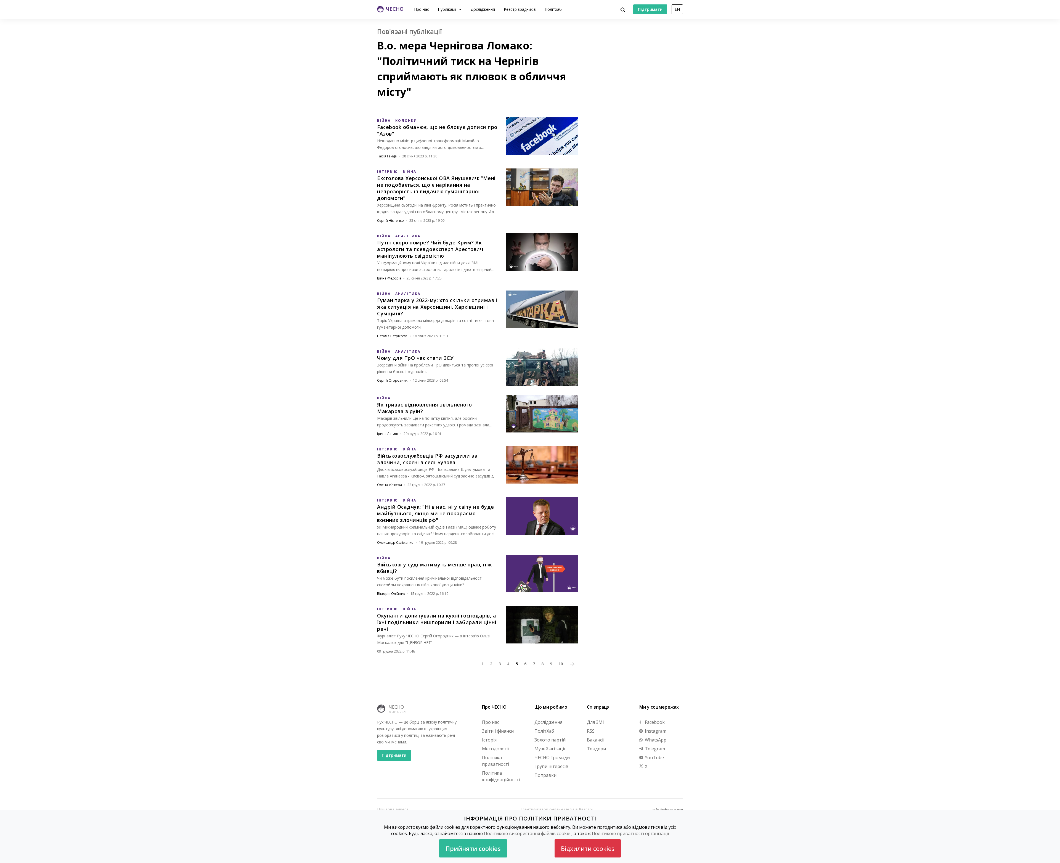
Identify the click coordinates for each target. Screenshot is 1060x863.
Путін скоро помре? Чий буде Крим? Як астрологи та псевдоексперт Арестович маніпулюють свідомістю (430, 249)
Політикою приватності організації (630, 833)
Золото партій (550, 740)
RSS (591, 731)
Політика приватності (495, 760)
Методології (495, 749)
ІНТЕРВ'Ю (387, 171)
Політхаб (553, 9)
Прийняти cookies (473, 848)
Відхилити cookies (587, 848)
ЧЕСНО (396, 707)
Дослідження (483, 9)
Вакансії (595, 740)
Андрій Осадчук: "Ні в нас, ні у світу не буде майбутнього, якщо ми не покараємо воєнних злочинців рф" (435, 513)
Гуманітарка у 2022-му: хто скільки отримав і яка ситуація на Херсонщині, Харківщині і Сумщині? (437, 307)
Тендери (596, 749)
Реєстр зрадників (520, 9)
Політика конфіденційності (501, 776)
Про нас (421, 9)
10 (560, 663)
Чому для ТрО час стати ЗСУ (415, 358)
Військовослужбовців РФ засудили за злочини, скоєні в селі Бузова (427, 459)
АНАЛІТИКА (407, 236)
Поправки (545, 775)
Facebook (654, 722)
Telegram (654, 749)
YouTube (654, 757)
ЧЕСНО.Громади (552, 757)
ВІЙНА (384, 120)
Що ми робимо (550, 706)
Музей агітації (549, 749)
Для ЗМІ (595, 722)
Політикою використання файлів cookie (527, 833)
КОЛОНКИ (406, 120)
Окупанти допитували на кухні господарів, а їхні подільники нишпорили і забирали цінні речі (436, 622)
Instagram (655, 731)
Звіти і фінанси (498, 731)
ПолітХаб (544, 731)
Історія (489, 740)
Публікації (447, 9)
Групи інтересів (551, 766)
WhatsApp (655, 740)
